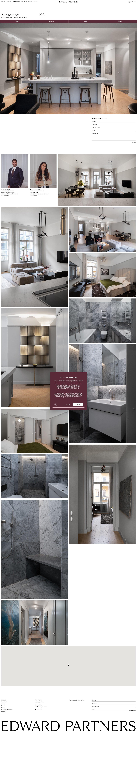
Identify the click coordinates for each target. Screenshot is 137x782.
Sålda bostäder (16, 1)
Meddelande (95, 133)
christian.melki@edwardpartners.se (9, 193)
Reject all (68, 404)
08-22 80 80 (38, 705)
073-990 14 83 (5, 195)
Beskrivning (51, 21)
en (132, 1)
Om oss (3, 1)
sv (129, 1)
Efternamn (94, 124)
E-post (93, 130)
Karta (85, 21)
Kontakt (35, 1)
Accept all (78, 404)
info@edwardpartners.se (41, 706)
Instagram (39, 709)
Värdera (30, 1)
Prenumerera (132, 710)
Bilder (17, 21)
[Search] (135, 1)
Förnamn (94, 121)
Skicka (134, 142)
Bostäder (9, 1)
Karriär (2, 707)
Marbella (3, 711)
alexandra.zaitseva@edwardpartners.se (39, 193)
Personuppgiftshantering (7, 709)
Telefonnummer (96, 127)
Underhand (24, 1)
